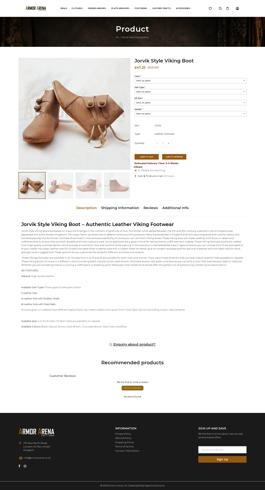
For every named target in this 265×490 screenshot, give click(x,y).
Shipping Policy (124, 442)
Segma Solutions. (155, 485)
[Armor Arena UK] (35, 8)
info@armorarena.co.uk (37, 458)
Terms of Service (124, 446)
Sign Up (222, 459)
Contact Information (127, 451)
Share (139, 167)
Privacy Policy (123, 434)
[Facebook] (19, 466)
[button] (22, 185)
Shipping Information (120, 208)
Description (86, 208)
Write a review (132, 388)
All (117, 37)
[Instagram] (25, 466)
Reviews (151, 208)
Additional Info (175, 208)
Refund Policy (123, 438)
